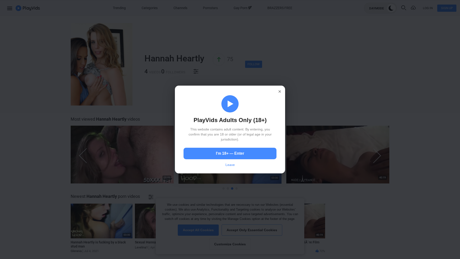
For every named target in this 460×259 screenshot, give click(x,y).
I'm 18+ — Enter (230, 153)
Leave (230, 165)
